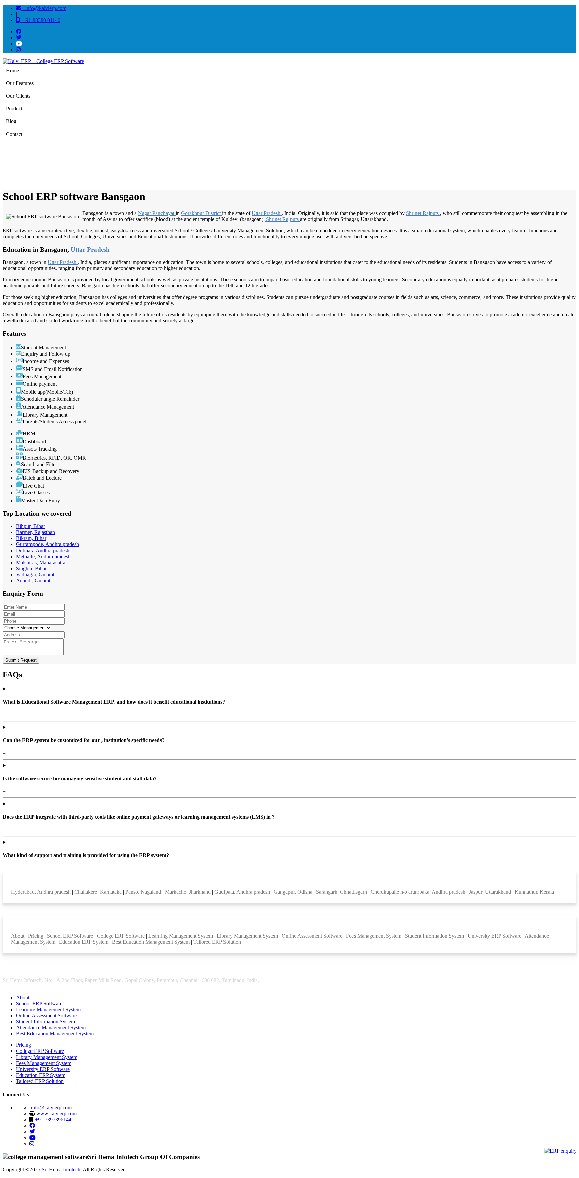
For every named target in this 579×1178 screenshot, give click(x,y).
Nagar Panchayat (157, 213)
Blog (11, 121)
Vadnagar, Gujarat (35, 574)
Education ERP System (84, 942)
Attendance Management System (51, 1027)
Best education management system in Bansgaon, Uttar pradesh (524, 164)
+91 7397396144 (53, 1119)
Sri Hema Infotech (61, 1169)
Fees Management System (374, 936)
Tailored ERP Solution (217, 942)
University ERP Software (495, 936)
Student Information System (435, 936)
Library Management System (248, 936)
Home (12, 70)
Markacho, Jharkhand (188, 892)
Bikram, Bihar (31, 538)
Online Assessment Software (313, 936)
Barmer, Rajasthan (35, 532)
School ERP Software (70, 936)
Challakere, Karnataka (98, 892)
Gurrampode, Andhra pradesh (47, 544)
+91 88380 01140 (40, 20)
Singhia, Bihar (31, 568)
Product (14, 108)
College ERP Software (121, 936)
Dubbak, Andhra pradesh (42, 550)
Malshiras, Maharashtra (40, 562)
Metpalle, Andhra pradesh (43, 556)
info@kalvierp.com (43, 8)
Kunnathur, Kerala (535, 892)
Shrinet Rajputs (423, 213)
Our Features (20, 83)
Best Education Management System (151, 942)
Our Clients (18, 96)
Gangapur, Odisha (294, 892)
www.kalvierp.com (56, 1113)
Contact (14, 134)
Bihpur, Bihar (30, 526)
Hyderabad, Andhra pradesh (41, 892)
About (18, 936)
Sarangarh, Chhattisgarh (342, 892)
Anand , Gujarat (33, 580)
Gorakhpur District (201, 213)
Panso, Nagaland (144, 892)
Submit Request (21, 660)
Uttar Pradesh (267, 213)
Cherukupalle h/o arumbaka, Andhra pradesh (419, 892)
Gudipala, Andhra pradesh (242, 892)
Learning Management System (181, 936)
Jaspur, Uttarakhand (490, 892)
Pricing (36, 936)
